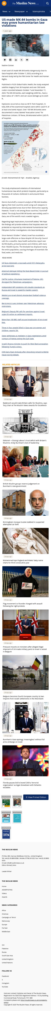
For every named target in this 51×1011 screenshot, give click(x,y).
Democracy (6, 921)
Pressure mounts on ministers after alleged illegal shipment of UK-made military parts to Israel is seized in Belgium (25, 649)
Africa (4, 910)
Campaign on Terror (9, 917)
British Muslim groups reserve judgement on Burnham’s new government (21, 484)
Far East (4, 928)
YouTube (5, 987)
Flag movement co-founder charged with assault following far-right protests (22, 604)
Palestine (5, 949)
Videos (4, 893)
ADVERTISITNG (7, 890)
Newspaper (20, 11)
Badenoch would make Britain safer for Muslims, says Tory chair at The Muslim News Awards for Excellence (25, 404)
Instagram (5, 983)
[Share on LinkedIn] (16, 60)
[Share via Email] (27, 60)
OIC (3, 945)
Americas (5, 914)
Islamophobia (39, 11)
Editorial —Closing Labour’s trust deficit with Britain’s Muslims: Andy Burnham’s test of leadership (24, 441)
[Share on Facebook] (10, 60)
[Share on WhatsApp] (5, 60)
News (4, 11)
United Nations (7, 963)
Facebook (5, 976)
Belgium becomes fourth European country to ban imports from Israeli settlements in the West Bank (23, 697)
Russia (4, 952)
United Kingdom (7, 959)
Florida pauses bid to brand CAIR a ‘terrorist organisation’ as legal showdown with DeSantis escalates (22, 785)
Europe (4, 925)
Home (4, 886)
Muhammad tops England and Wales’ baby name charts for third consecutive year (23, 561)
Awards (4, 897)
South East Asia (7, 956)
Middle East (6, 932)
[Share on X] (21, 60)
